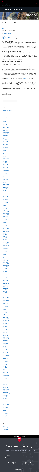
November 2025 (6, 132)
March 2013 (5, 332)
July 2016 (5, 271)
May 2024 (5, 152)
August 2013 (5, 324)
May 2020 (5, 207)
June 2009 (5, 398)
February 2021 (6, 196)
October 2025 (5, 133)
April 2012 (5, 349)
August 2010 (5, 378)
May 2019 (5, 223)
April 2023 (5, 162)
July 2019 (5, 220)
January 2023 (5, 167)
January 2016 (5, 280)
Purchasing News (6, 37)
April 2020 (5, 208)
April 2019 (5, 225)
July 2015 (5, 289)
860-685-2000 (32, 450)
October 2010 (5, 376)
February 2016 (6, 279)
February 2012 (6, 352)
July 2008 (5, 415)
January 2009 (5, 405)
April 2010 (5, 383)
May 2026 (5, 123)
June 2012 (5, 346)
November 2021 (6, 185)
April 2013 (5, 331)
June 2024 (5, 150)
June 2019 (5, 222)
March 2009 (5, 402)
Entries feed (5, 427)
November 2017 (6, 246)
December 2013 (6, 318)
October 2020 (5, 201)
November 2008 (6, 409)
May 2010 (5, 381)
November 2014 (6, 301)
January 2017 (5, 262)
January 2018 (5, 243)
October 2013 (5, 321)
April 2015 (5, 294)
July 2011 (4, 363)
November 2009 (6, 390)
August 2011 (5, 361)
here (25, 46)
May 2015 (5, 292)
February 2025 (6, 142)
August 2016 (5, 269)
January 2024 (5, 156)
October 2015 (5, 285)
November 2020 (6, 199)
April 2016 (5, 275)
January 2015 (5, 298)
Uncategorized (6, 93)
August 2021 (5, 188)
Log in (4, 426)
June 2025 (5, 136)
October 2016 (5, 266)
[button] (36, 4)
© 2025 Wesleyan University (19, 469)
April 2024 (5, 153)
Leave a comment (7, 94)
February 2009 (6, 404)
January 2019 (5, 230)
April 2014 (5, 312)
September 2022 (6, 171)
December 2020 (6, 197)
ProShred (24, 78)
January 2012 (5, 353)
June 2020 (5, 205)
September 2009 (6, 393)
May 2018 (5, 237)
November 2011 (6, 357)
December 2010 (6, 373)
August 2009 (5, 395)
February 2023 (6, 165)
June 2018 (5, 236)
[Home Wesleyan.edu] (19, 439)
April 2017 (5, 257)
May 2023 (5, 161)
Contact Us (7, 455)
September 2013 (6, 323)
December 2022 (6, 168)
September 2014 (6, 305)
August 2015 (5, 288)
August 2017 (5, 251)
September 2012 (6, 341)
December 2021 (6, 184)
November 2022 (6, 170)
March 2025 (5, 141)
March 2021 (5, 28)
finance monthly (13, 9)
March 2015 (5, 295)
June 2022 (5, 175)
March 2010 (5, 384)
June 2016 (5, 272)
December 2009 (6, 389)
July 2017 (5, 253)
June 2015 (5, 291)
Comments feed (6, 429)
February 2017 (6, 260)
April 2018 (5, 239)
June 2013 (5, 328)
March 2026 (5, 126)
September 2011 (6, 360)
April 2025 (5, 139)
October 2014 (5, 303)
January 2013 (5, 335)
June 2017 (5, 254)
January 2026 (5, 129)
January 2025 (5, 144)
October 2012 (5, 340)
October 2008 (5, 410)
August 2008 (5, 413)
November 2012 (6, 338)
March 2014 (5, 314)
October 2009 (5, 392)
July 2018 (5, 234)
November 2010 (6, 375)
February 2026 (6, 127)
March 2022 (5, 179)
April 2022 (5, 178)
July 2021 (5, 190)
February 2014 (6, 315)
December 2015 (6, 282)
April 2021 (5, 193)
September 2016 (6, 268)
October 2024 (5, 149)
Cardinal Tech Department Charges (10, 34)
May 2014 (5, 311)
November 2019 (6, 214)
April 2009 (5, 401)
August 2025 (5, 135)
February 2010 (6, 386)
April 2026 (5, 124)
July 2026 (5, 119)
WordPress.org (6, 430)
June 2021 (5, 191)
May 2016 (5, 274)
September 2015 (6, 286)
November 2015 (6, 283)
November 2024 (6, 147)
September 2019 (6, 217)
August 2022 (5, 173)
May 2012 (5, 347)
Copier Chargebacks (7, 33)
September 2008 (6, 412)
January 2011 (5, 372)
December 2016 (6, 263)
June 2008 (5, 416)
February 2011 (5, 370)
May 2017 (5, 256)
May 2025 (5, 138)
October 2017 (5, 248)
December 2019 (6, 213)
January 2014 (5, 317)
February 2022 (6, 181)
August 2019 (5, 219)
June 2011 (5, 364)
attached (9, 78)
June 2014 (5, 309)
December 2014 (6, 300)
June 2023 (5, 159)
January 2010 (5, 387)
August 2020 (5, 202)
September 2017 (6, 249)
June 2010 (5, 380)
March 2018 (5, 240)
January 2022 (5, 182)
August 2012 (5, 343)
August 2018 (5, 233)
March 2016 (5, 277)
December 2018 (6, 231)
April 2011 (5, 367)
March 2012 (5, 350)
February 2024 (6, 155)
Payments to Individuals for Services (10, 36)
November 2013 (6, 320)
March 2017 (5, 259)
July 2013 (5, 326)
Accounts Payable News (8, 38)
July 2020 (5, 204)
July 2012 (5, 344)
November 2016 (6, 265)
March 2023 (5, 164)
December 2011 (6, 355)
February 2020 (6, 211)
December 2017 (6, 245)
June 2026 (5, 121)
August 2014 (5, 306)
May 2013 (5, 329)
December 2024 (6, 145)
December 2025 (6, 130)
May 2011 (5, 366)
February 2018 (6, 242)
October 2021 (5, 187)
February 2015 (6, 297)
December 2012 (6, 337)
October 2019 (5, 216)
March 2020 (5, 210)
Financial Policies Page (7, 110)
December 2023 (6, 158)
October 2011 (5, 358)
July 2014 (5, 308)
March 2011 (5, 369)
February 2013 (6, 334)
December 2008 (6, 407)
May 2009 (5, 399)
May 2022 (5, 176)
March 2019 (5, 227)
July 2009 (5, 396)
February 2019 (6, 228)
